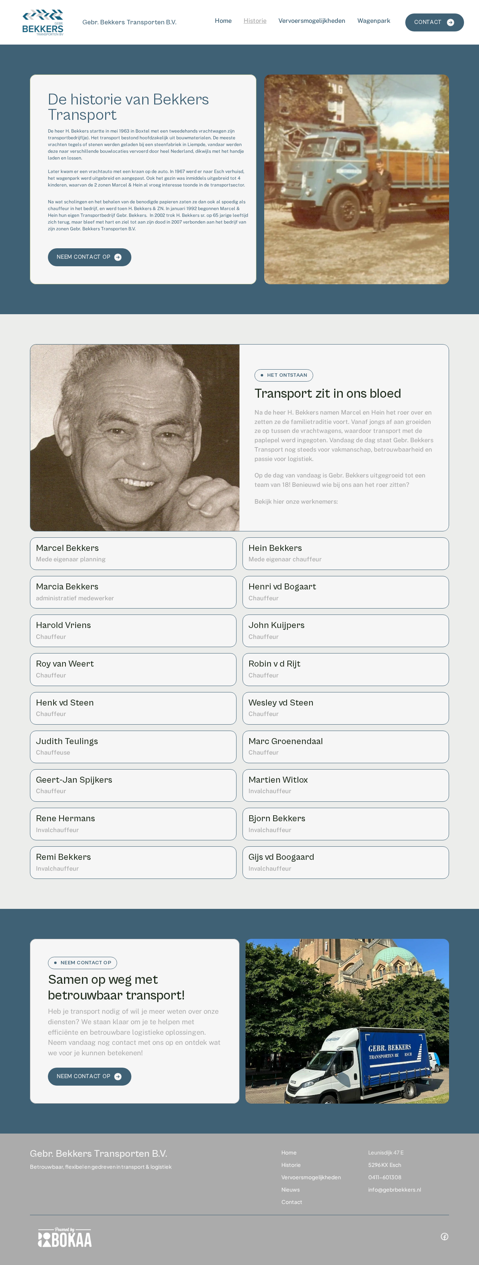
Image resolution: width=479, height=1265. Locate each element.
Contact (291, 1201)
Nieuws (290, 1189)
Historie (255, 20)
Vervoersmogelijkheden (311, 20)
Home (223, 20)
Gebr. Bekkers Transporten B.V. (129, 22)
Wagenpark (373, 20)
